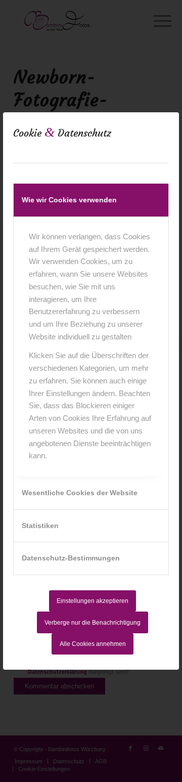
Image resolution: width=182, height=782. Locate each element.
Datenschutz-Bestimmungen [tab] (71, 558)
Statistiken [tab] (40, 526)
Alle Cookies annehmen (93, 643)
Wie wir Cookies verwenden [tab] (69, 200)
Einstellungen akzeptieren (92, 600)
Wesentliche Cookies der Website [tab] (80, 493)
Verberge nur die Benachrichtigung (92, 622)
